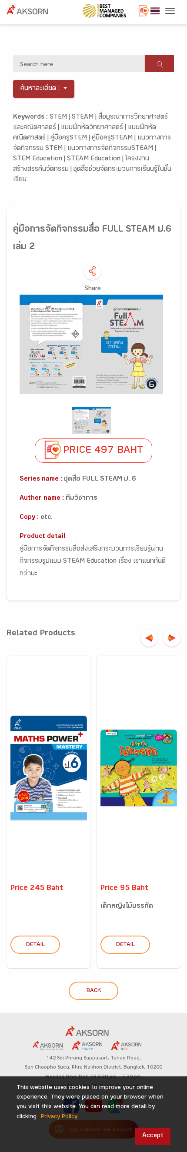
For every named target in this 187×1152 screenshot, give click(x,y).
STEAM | (85, 117)
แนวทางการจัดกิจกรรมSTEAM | (111, 149)
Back (94, 991)
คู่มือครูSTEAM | (114, 138)
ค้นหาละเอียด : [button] (40, 89)
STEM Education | (40, 159)
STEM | (61, 117)
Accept (153, 1136)
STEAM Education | (96, 159)
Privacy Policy (59, 1117)
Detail (35, 945)
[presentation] (149, 638)
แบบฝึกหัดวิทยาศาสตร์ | (94, 128)
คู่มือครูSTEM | (71, 138)
